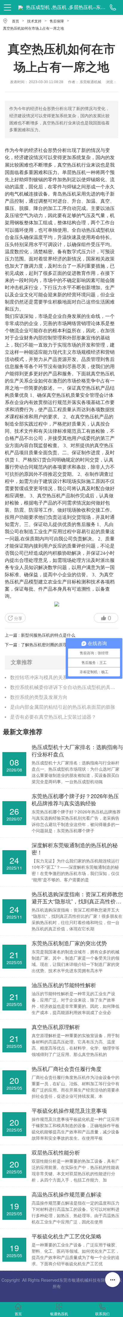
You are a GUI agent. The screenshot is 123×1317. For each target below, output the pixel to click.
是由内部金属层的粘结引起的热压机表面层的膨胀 (62, 707)
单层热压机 (74, 172)
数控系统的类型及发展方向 (38, 697)
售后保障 (57, 21)
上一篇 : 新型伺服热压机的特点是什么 (40, 635)
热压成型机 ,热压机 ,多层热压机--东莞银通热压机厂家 (65, 7)
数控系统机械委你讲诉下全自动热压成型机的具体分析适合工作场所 (64, 687)
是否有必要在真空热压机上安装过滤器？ (53, 717)
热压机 (74, 164)
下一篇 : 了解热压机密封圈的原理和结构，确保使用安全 (57, 644)
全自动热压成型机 (91, 229)
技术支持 (34, 21)
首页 (15, 21)
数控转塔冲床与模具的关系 (38, 677)
